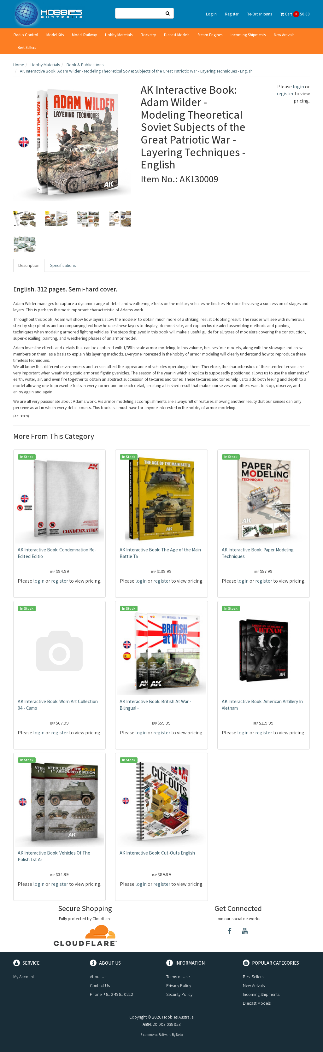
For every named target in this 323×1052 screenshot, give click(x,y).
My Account (23, 976)
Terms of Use (178, 976)
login (298, 86)
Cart (297, 14)
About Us (98, 976)
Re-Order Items (259, 14)
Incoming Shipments (248, 35)
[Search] (168, 13)
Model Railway (84, 35)
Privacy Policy (178, 985)
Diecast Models (176, 35)
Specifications (63, 265)
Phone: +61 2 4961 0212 (111, 994)
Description (28, 265)
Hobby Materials (118, 35)
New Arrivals (284, 35)
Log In (211, 14)
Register (231, 14)
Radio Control (26, 35)
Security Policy (179, 994)
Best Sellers (27, 47)
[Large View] (24, 219)
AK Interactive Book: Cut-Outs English (157, 853)
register (285, 93)
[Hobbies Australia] (50, 13)
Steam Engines (209, 35)
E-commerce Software (155, 1034)
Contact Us (100, 985)
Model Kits (55, 35)
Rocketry (148, 35)
